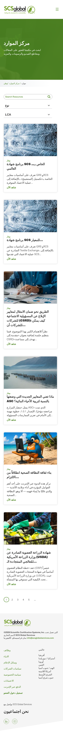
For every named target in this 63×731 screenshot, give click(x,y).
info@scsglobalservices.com (40, 637)
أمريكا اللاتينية (45, 671)
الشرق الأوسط (45, 674)
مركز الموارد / (15, 83)
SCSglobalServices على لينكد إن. (6, 721)
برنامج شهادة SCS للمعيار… (25, 240)
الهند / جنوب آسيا (46, 667)
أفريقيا (42, 655)
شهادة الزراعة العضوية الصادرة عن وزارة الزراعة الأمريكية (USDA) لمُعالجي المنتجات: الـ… (29, 557)
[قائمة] (56, 9)
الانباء (6, 656)
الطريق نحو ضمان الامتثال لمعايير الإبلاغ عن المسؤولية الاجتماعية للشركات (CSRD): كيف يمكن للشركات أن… (28, 318)
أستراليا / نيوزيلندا (47, 658)
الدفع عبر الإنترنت (12, 686)
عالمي (42, 649)
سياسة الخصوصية (12, 674)
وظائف (7, 650)
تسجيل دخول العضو (13, 692)
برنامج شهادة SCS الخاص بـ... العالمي (26, 166)
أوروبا (41, 661)
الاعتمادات (9, 680)
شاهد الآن (11, 187)
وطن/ (6, 83)
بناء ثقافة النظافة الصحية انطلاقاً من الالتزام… (29, 474)
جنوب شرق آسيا (46, 677)
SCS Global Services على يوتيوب (14, 721)
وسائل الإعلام (10, 662)
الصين (41, 664)
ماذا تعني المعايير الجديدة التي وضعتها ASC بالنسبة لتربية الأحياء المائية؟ (30, 398)
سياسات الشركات (12, 668)
